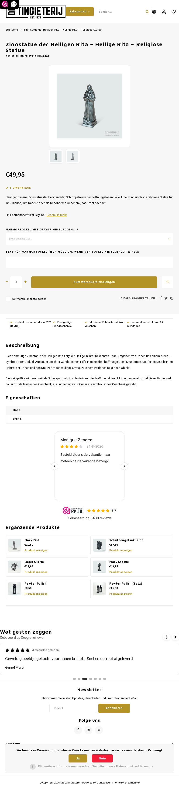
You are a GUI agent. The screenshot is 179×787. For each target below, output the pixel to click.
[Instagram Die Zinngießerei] (88, 730)
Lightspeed (103, 783)
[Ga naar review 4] (90, 679)
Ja (78, 758)
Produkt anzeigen (36, 550)
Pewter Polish (35, 583)
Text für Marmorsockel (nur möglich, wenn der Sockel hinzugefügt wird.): (72, 252)
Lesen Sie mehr (57, 215)
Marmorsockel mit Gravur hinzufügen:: (42, 230)
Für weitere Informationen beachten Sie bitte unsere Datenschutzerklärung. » (95, 766)
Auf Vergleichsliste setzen (29, 299)
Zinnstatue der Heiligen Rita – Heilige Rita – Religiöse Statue (63, 30)
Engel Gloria (34, 562)
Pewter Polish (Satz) (125, 583)
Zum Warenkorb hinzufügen (94, 282)
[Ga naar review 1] (74, 679)
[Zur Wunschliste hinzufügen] (167, 282)
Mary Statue (119, 562)
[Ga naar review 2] (79, 679)
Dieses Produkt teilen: (138, 298)
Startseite (12, 30)
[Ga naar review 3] (84, 679)
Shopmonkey (132, 783)
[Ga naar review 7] (104, 679)
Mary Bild (32, 540)
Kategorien (77, 11)
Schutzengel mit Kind (126, 540)
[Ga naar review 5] (95, 679)
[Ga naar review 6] (100, 679)
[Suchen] (147, 11)
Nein (102, 758)
